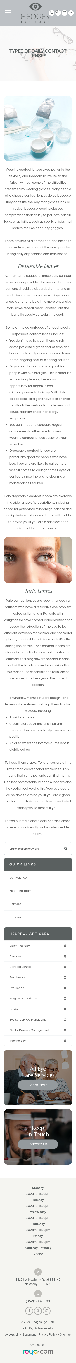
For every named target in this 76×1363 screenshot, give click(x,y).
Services (15, 903)
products (16, 1009)
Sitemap (65, 1334)
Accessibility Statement (20, 1334)
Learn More (38, 1085)
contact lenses (21, 966)
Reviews (15, 917)
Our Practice (18, 877)
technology (18, 1040)
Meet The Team (20, 890)
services (15, 956)
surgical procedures (23, 998)
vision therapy (20, 945)
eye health (17, 987)
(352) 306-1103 (38, 1301)
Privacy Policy (47, 1334)
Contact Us (38, 1144)
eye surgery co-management (30, 1019)
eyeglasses (17, 977)
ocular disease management (29, 1030)
